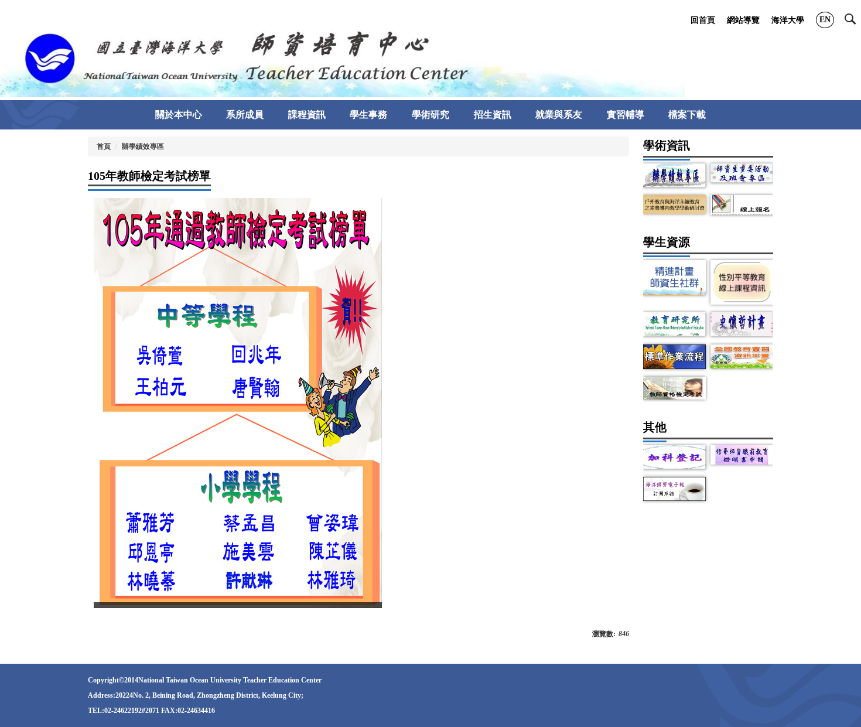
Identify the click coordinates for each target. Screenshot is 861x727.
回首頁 (703, 20)
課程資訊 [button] (307, 115)
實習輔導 (625, 115)
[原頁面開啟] (674, 175)
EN (825, 19)
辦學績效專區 (143, 146)
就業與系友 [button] (558, 115)
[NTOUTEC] (342, 56)
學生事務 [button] (368, 115)
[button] (853, 21)
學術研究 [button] (430, 115)
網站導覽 (743, 20)
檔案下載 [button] (687, 115)
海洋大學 (787, 20)
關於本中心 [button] (178, 115)
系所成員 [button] (245, 115)
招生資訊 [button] (492, 115)
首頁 (104, 146)
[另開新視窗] (741, 173)
